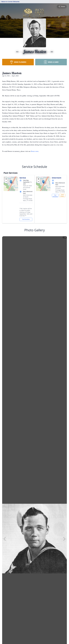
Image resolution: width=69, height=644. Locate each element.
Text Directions (26, 219)
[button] (11, 182)
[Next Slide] (64, 538)
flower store (34, 151)
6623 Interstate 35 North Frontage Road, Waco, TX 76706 (27, 197)
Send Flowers (62, 195)
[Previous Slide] (4, 538)
